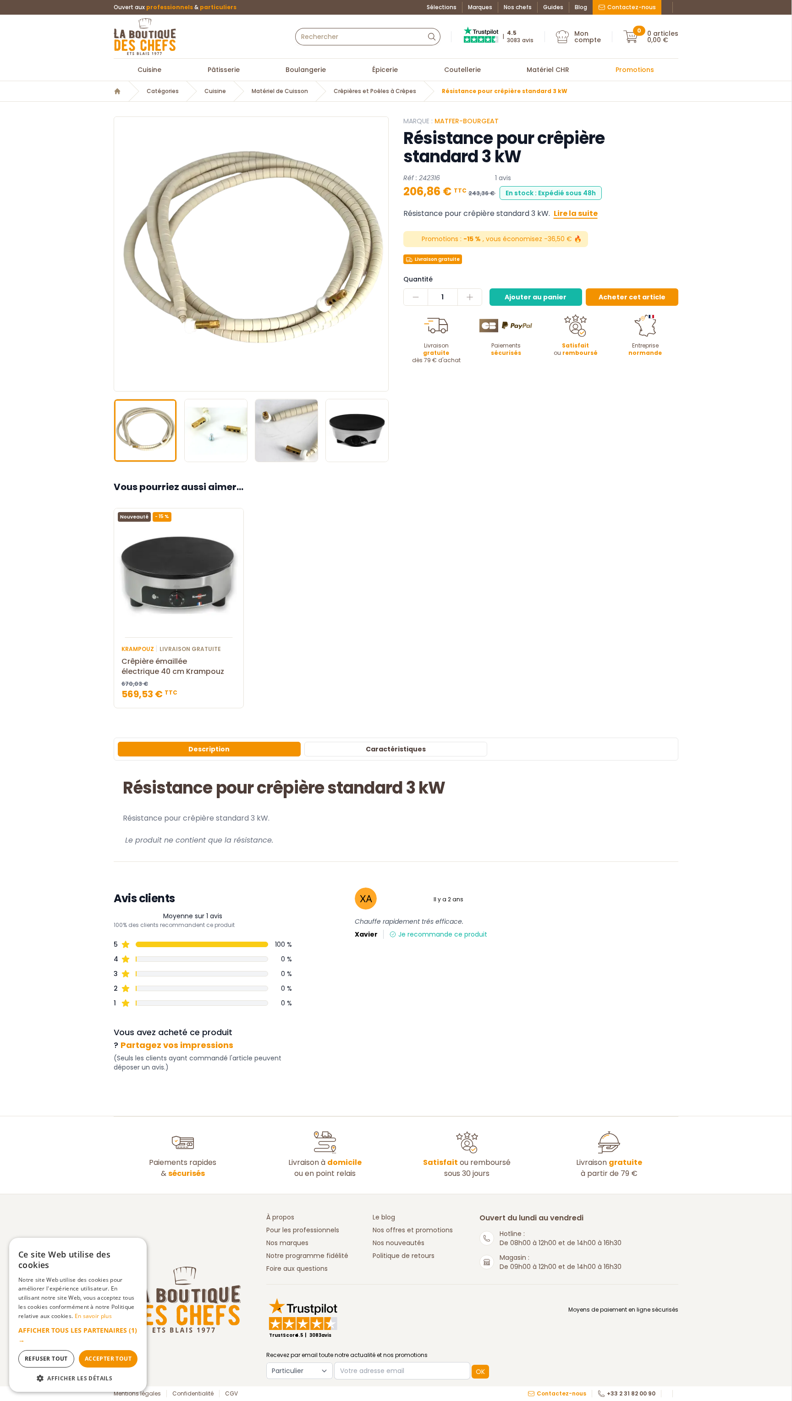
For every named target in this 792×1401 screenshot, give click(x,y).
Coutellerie (462, 69)
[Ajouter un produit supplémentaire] (469, 297)
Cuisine (149, 69)
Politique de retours (403, 1255)
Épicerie (385, 69)
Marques (480, 7)
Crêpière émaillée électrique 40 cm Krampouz (172, 666)
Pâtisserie (224, 69)
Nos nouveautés (398, 1242)
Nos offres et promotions (413, 1230)
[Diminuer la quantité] (416, 297)
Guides (553, 7)
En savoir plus (93, 1316)
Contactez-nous (631, 7)
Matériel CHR (548, 69)
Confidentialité (193, 1393)
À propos (280, 1217)
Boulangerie (306, 69)
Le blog (384, 1217)
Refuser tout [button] (46, 1358)
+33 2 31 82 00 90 (631, 1393)
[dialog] (78, 1315)
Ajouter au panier (535, 297)
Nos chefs (518, 7)
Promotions (635, 69)
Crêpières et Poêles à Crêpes (375, 91)
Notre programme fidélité (307, 1255)
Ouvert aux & (175, 7)
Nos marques (287, 1242)
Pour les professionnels (302, 1230)
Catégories (163, 91)
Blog (581, 7)
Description (209, 749)
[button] (122, 254)
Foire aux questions (297, 1268)
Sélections (441, 7)
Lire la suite (576, 213)
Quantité (418, 279)
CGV (231, 1393)
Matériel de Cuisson (280, 91)
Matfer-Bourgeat (466, 121)
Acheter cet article (632, 297)
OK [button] (480, 1371)
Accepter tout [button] (108, 1358)
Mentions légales (137, 1393)
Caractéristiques (396, 749)
